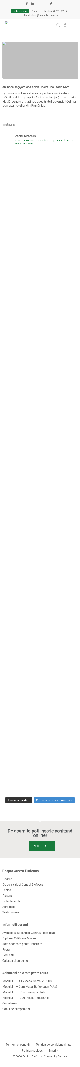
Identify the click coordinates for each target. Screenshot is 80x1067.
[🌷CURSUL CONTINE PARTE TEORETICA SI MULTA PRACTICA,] (40, 763)
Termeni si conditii (18, 1044)
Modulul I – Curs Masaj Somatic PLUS (27, 981)
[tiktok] (51, 3)
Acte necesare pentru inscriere (22, 944)
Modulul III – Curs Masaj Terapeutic (25, 998)
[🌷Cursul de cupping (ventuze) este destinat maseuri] (40, 465)
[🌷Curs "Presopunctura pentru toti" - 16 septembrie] (40, 418)
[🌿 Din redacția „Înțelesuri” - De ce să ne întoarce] (40, 352)
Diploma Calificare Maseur (19, 938)
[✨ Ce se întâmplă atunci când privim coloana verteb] (40, 215)
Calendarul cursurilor (15, 960)
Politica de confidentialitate (53, 1044)
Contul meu (9, 1003)
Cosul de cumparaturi (16, 1009)
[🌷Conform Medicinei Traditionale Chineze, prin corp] (40, 539)
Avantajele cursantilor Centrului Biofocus (28, 933)
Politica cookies (32, 1050)
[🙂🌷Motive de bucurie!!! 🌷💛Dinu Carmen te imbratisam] (40, 292)
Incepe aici (42, 845)
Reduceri (8, 955)
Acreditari (8, 907)
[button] (73, 25)
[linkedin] (32, 3)
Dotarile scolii (11, 901)
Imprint (53, 1050)
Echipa (6, 890)
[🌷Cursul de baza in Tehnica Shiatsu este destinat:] (40, 639)
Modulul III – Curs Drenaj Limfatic (24, 992)
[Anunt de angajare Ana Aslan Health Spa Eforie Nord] (40, 60)
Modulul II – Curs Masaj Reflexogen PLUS (29, 986)
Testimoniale (10, 912)
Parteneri (8, 895)
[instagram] (45, 3)
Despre (7, 879)
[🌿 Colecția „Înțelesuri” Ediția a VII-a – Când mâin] (40, 712)
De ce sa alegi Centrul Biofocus (22, 884)
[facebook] (27, 3)
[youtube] (39, 3)
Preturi (6, 949)
